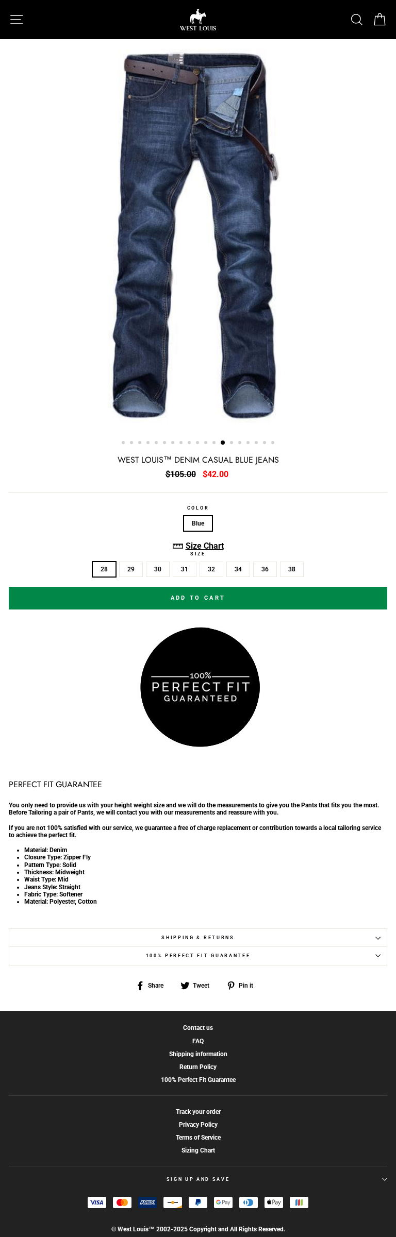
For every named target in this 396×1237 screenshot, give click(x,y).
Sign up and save (198, 1179)
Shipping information (198, 1054)
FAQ (198, 1041)
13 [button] (223, 443)
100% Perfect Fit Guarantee (198, 955)
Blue (198, 523)
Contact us (198, 1027)
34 (238, 569)
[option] (198, 236)
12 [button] (215, 443)
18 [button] (265, 443)
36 (265, 569)
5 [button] (157, 443)
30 (157, 569)
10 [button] (198, 443)
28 (104, 569)
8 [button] (182, 443)
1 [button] (124, 443)
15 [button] (240, 443)
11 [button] (206, 443)
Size (198, 553)
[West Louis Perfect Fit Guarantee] (198, 745)
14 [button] (232, 443)
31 (184, 569)
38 (291, 569)
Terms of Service (198, 1137)
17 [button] (257, 443)
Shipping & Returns (197, 937)
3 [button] (140, 443)
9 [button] (190, 443)
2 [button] (132, 443)
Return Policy (198, 1067)
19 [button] (273, 443)
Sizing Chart (198, 1150)
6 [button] (165, 443)
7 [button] (173, 443)
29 (131, 569)
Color (198, 508)
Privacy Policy (198, 1124)
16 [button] (249, 443)
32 (211, 569)
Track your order (198, 1111)
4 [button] (149, 443)
